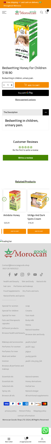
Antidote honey (10, 215)
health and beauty (11, 281)
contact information (26, 415)
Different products (10, 328)
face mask (30, 315)
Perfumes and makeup (23, 286)
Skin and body (28, 281)
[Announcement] (25, 4)
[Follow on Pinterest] (28, 274)
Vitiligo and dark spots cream (35, 217)
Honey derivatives (33, 381)
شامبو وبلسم (31, 356)
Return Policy (25, 411)
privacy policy (10, 411)
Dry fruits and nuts (31, 291)
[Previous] (4, 199)
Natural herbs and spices (14, 296)
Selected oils (7, 386)
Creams (29, 310)
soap (28, 306)
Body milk (30, 320)
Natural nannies (32, 376)
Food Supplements (12, 291)
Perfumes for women (11, 346)
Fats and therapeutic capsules (11, 321)
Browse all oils (8, 395)
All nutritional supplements (37, 395)
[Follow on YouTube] (35, 274)
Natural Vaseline (32, 329)
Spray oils (6, 391)
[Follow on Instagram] (22, 274)
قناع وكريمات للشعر (34, 361)
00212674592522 (10, 268)
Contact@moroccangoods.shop (15, 265)
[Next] (47, 199)
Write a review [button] (25, 158)
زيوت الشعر (30, 346)
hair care (7, 286)
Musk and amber (9, 356)
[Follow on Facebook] (9, 274)
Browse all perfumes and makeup (13, 367)
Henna (28, 325)
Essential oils (7, 376)
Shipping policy (39, 411)
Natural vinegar (32, 391)
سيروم (28, 351)
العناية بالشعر (31, 342)
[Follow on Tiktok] (41, 274)
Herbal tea (30, 386)
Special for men (8, 315)
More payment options (25, 99)
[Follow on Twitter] (16, 274)
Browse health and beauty (13, 333)
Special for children (10, 310)
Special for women (10, 306)
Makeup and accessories (12, 342)
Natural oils (41, 281)
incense (5, 361)
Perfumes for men (10, 351)
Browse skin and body (35, 334)
